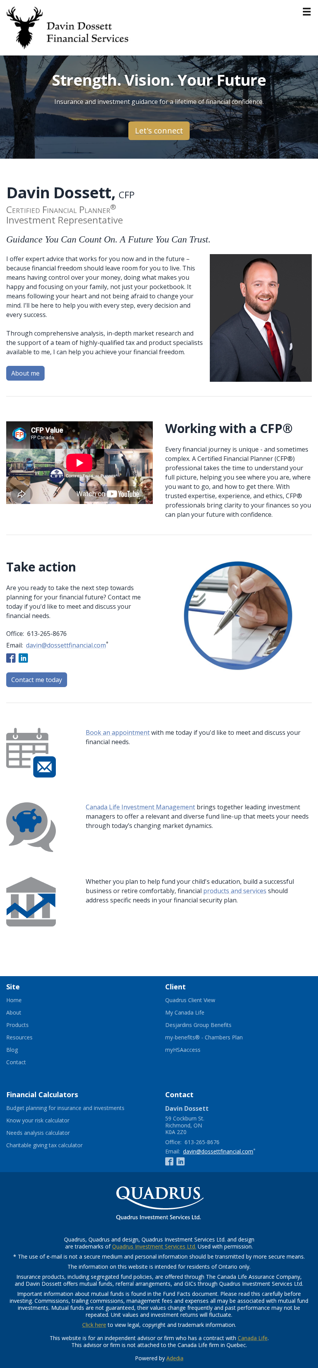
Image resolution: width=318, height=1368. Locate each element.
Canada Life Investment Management (140, 807)
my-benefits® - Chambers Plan (213, 1037)
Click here (94, 1324)
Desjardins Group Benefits (208, 1025)
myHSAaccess (192, 1050)
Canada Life (253, 1338)
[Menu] (306, 11)
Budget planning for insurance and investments (74, 1108)
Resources (19, 1037)
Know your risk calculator (47, 1120)
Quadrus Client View (199, 1000)
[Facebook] (11, 657)
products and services (234, 891)
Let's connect (159, 130)
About (13, 1013)
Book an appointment (118, 732)
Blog (12, 1050)
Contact (16, 1062)
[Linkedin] (23, 657)
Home (14, 1000)
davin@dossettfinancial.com (66, 645)
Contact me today (36, 679)
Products (17, 1025)
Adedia (174, 1358)
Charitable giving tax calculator (54, 1145)
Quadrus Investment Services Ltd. (154, 1246)
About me (25, 373)
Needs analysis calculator (47, 1133)
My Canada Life (194, 1013)
